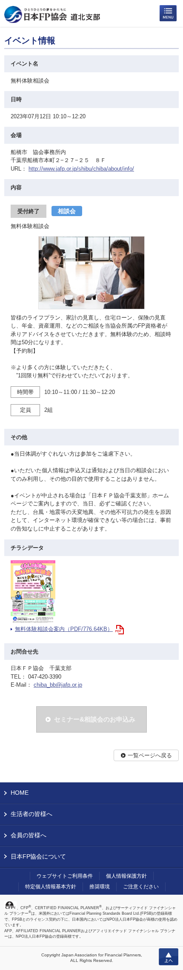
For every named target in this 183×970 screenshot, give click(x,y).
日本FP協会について (38, 856)
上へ (168, 957)
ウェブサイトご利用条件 (65, 876)
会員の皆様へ (28, 835)
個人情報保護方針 (126, 876)
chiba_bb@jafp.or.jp (58, 685)
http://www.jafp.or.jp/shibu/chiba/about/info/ (81, 168)
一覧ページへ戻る (150, 755)
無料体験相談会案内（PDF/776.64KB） (64, 629)
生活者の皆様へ (31, 813)
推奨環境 (99, 887)
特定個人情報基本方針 (50, 887)
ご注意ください (141, 887)
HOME (20, 792)
